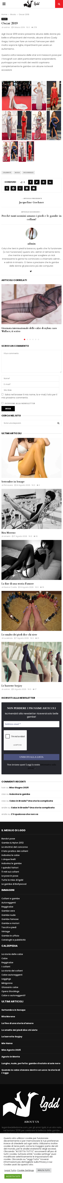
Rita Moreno (8, 532)
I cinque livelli (8, 859)
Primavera (8, 485)
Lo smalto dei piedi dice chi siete (19, 634)
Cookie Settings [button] (25, 1170)
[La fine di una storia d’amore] (31, 560)
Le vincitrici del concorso (14, 847)
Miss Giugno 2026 (19, 787)
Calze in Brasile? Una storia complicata (31, 800)
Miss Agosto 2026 (11, 1049)
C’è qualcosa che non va (24, 814)
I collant (5, 966)
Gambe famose (9, 919)
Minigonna (6, 983)
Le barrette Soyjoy (11, 685)
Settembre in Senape (13, 481)
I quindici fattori (9, 867)
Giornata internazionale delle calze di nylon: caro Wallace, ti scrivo (29, 330)
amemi (7, 536)
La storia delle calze (12, 954)
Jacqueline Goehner (31, 202)
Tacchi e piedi (8, 927)
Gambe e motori (10, 923)
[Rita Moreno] (31, 509)
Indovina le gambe (19, 794)
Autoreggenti (8, 902)
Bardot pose (8, 838)
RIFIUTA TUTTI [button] (44, 1170)
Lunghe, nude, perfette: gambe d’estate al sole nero (30, 1063)
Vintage (5, 931)
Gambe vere (8, 910)
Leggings (6, 978)
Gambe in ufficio (10, 935)
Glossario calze (9, 987)
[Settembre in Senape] (31, 458)
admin (7, 27)
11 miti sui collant (10, 871)
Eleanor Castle (10, 587)
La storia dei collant (12, 970)
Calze (4, 958)
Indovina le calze (10, 855)
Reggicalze (7, 906)
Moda (4, 19)
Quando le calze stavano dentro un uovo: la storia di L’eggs (30, 1071)
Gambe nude (8, 915)
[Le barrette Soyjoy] (31, 662)
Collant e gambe (10, 898)
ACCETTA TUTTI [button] (13, 1176)
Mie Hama (6, 1043)
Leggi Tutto (10, 1170)
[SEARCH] (58, 423)
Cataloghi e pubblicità (13, 939)
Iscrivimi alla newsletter (19, 403)
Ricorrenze (28, 172)
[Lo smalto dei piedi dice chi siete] (31, 611)
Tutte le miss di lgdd (12, 879)
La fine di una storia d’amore (17, 583)
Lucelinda (8, 638)
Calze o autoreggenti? (13, 995)
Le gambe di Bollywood (13, 884)
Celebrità (7, 172)
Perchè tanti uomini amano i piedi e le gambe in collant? (32, 217)
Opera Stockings (10, 991)
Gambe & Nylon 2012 (12, 842)
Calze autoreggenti (11, 974)
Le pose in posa (9, 875)
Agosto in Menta (10, 1056)
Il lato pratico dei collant (14, 851)
